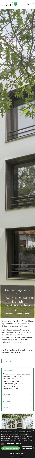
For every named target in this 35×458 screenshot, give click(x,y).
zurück (8, 361)
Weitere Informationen (26, 440)
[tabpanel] (17, 425)
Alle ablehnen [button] (27, 448)
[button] (17, 453)
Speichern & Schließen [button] (10, 448)
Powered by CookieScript (17, 456)
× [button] (33, 431)
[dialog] (17, 443)
